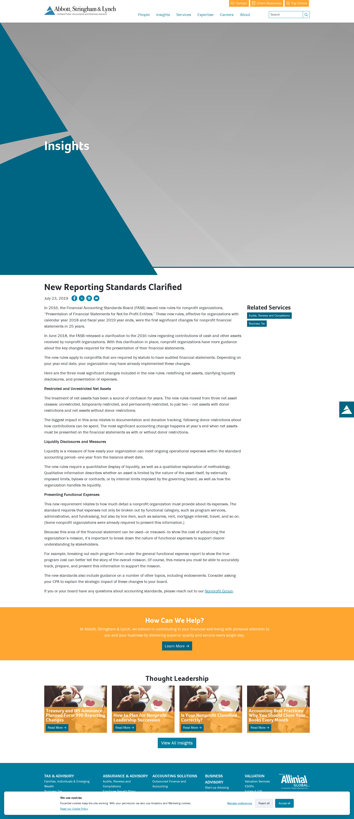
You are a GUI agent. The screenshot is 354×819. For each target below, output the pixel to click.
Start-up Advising (217, 787)
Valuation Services (257, 781)
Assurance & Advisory (125, 776)
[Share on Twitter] (82, 298)
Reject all (264, 803)
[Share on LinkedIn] (89, 298)
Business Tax (257, 323)
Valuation (254, 776)
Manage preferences (239, 803)
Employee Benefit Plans (119, 791)
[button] (205, 14)
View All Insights (177, 743)
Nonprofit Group (219, 591)
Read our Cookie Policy (74, 808)
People (144, 14)
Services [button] (183, 14)
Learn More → (177, 646)
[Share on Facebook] (74, 298)
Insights (163, 14)
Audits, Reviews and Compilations (269, 315)
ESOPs (249, 786)
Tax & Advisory (59, 776)
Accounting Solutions (174, 776)
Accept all (284, 803)
